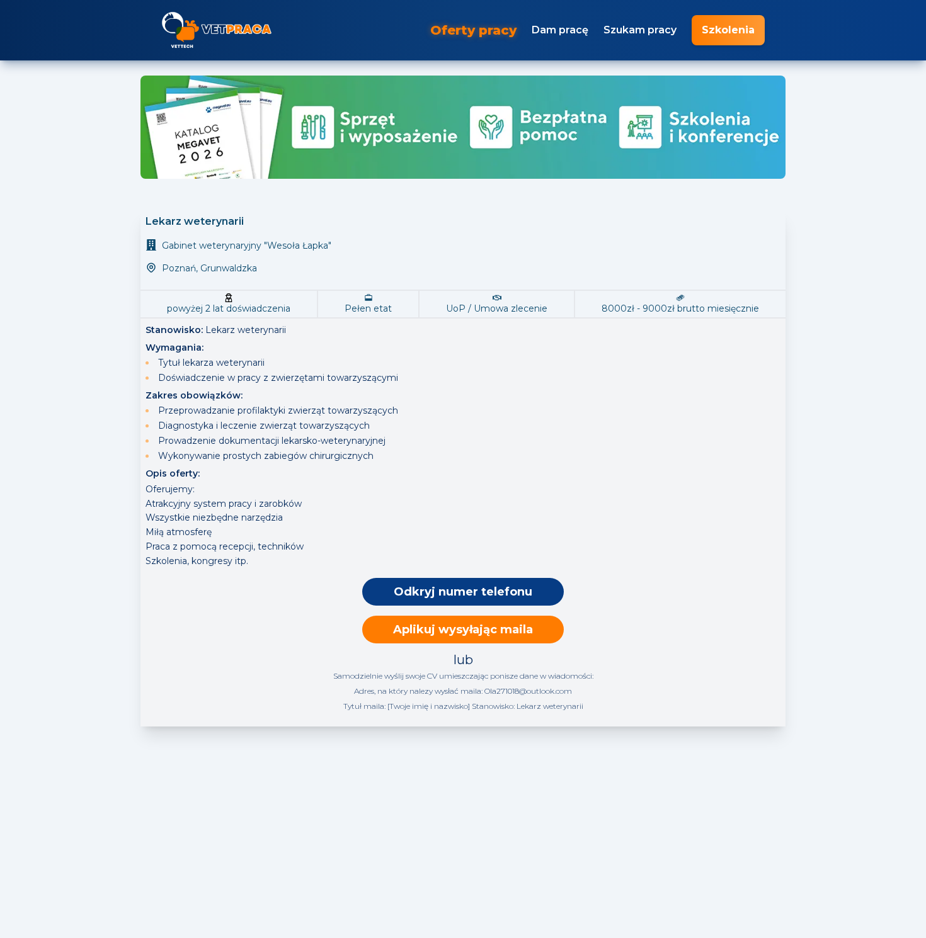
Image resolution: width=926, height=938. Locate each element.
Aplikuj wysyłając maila (463, 629)
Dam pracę (560, 30)
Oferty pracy (473, 30)
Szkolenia (728, 30)
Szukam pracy (640, 30)
